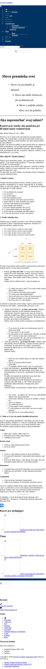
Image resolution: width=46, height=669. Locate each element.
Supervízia (7, 628)
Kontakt (8, 41)
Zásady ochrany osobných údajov (15, 662)
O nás (6, 633)
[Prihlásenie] (1, 45)
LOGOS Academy (6, 3)
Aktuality (15, 35)
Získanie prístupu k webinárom (17, 28)
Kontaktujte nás (5, 579)
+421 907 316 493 (6, 606)
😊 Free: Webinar (11, 12)
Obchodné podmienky (11, 666)
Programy (7, 620)
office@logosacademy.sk (8, 610)
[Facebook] (23, 505)
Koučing (7, 626)
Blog (7, 31)
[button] (23, 6)
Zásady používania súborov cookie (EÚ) (18, 664)
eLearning (7, 630)
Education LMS (31, 657)
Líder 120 (7, 622)
